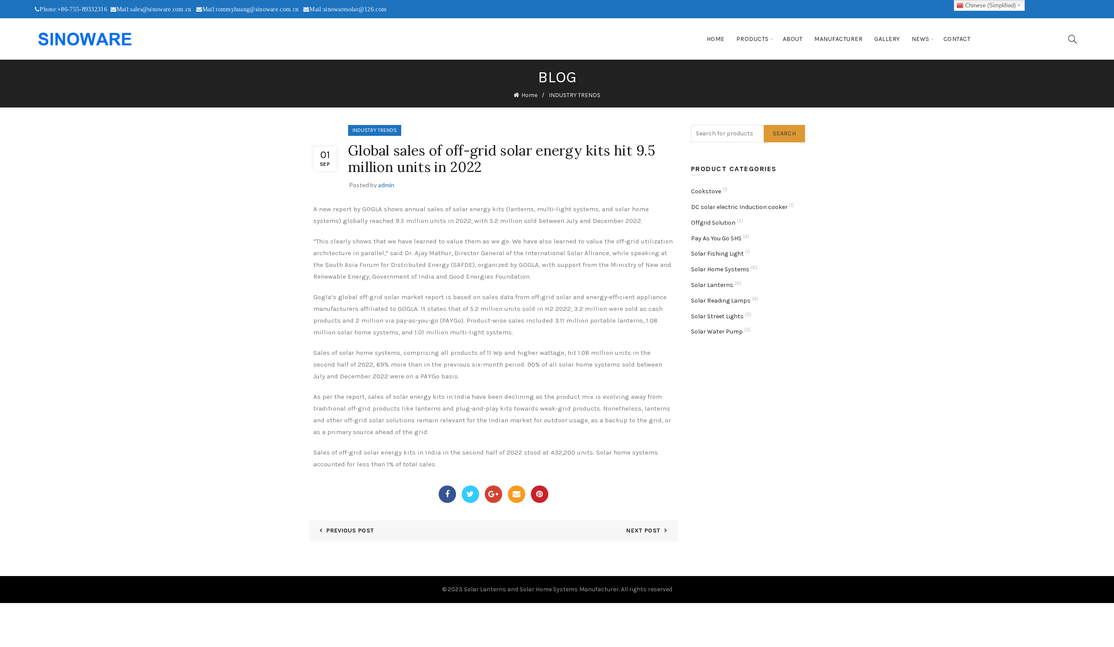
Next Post (643, 530)
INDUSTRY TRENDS (575, 95)
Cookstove (706, 191)
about (793, 39)
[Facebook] (447, 494)
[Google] (493, 494)
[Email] (516, 494)
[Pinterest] (539, 494)
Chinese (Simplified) (989, 5)
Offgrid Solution (713, 222)
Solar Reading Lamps (721, 300)
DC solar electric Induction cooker (739, 207)
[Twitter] (470, 494)
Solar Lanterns (712, 285)
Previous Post (350, 530)
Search (784, 133)
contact (957, 39)
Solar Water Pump (717, 331)
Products (752, 39)
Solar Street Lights (717, 316)
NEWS (920, 39)
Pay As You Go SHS (716, 238)
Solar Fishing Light (717, 253)
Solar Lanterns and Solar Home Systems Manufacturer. (542, 589)
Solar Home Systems (720, 269)
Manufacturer (838, 39)
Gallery (887, 39)
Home (716, 39)
